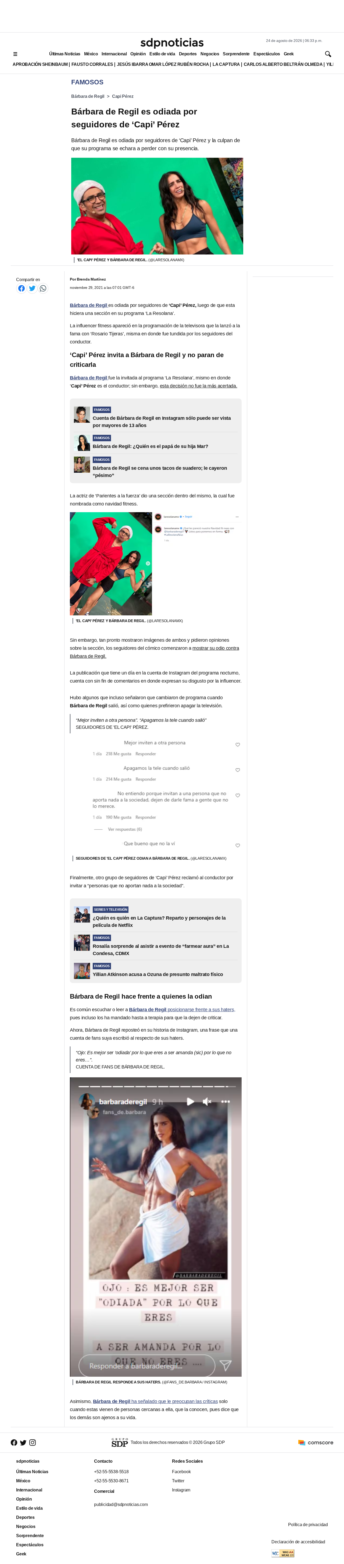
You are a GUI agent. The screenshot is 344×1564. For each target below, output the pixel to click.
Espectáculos (266, 54)
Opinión (138, 54)
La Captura (226, 64)
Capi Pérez (123, 96)
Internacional (114, 54)
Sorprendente (236, 54)
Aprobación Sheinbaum (40, 64)
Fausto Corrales (92, 64)
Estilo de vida (162, 54)
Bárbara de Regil (87, 96)
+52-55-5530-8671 (111, 1481)
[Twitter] (32, 288)
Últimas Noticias (64, 54)
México (91, 54)
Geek (289, 54)
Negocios (209, 54)
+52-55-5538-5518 (111, 1471)
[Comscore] (315, 1442)
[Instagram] (32, 1442)
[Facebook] (21, 288)
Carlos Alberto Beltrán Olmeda (283, 64)
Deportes (188, 54)
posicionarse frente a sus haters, (182, 1009)
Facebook (181, 1471)
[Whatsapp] (43, 288)
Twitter (178, 1481)
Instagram (181, 1490)
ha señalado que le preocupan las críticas (155, 1401)
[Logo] (172, 43)
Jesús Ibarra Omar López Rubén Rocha (163, 64)
